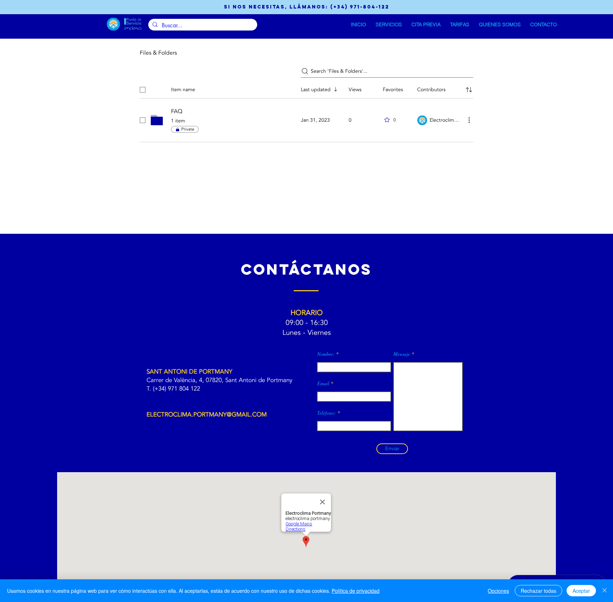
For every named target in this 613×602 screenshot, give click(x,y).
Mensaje (401, 354)
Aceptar (581, 590)
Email (323, 383)
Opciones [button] (498, 590)
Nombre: (326, 354)
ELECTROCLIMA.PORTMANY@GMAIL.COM (207, 414)
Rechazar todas (538, 590)
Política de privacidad (356, 590)
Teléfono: (326, 412)
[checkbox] (142, 90)
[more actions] (469, 120)
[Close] (604, 590)
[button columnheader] (469, 89)
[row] (306, 88)
